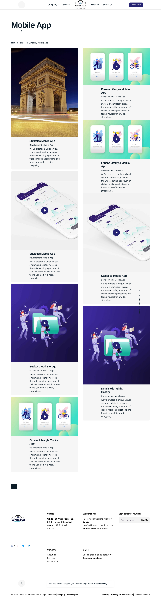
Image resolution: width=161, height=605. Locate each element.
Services (51, 574)
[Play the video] (116, 66)
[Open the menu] (21, 4)
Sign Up (144, 537)
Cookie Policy (100, 583)
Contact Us (52, 578)
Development (35, 145)
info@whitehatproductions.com (98, 542)
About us (51, 571)
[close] (110, 583)
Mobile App (48, 145)
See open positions (92, 574)
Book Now (136, 5)
